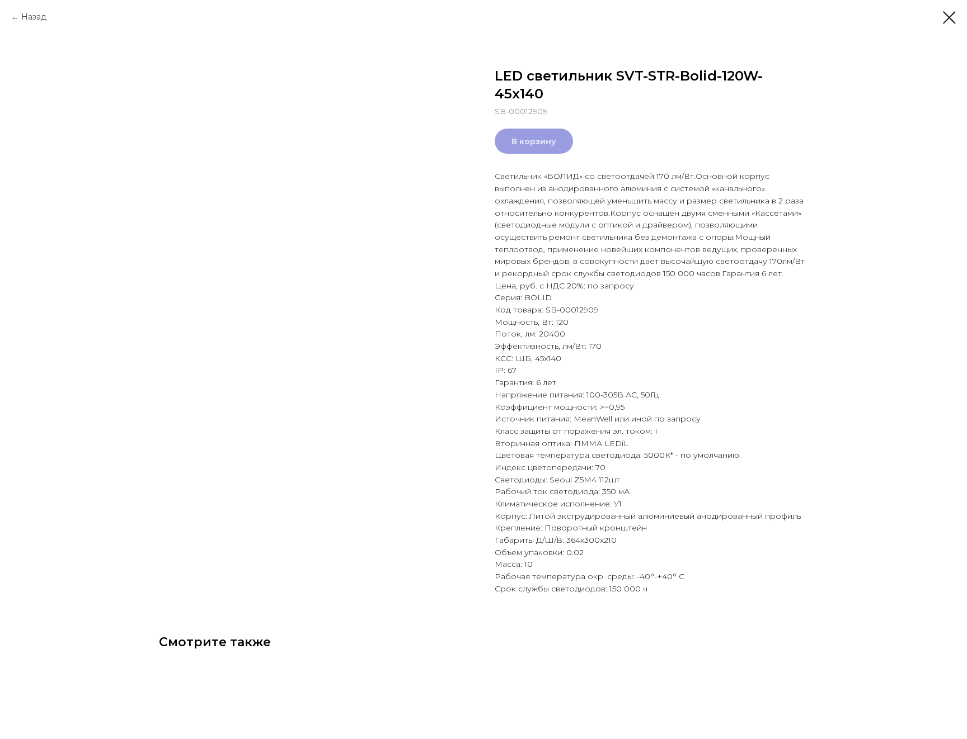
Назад (33, 17)
